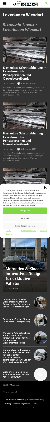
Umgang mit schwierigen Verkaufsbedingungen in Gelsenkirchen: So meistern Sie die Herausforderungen (16, 303)
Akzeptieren (25, 210)
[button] (45, 187)
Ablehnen (25, 218)
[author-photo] (19, 83)
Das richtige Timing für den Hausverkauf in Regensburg (16, 320)
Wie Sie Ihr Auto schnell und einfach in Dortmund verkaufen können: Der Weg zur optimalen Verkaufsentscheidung (16, 338)
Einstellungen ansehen (25, 226)
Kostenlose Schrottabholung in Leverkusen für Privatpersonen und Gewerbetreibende (24, 73)
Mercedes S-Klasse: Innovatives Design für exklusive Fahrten (24, 276)
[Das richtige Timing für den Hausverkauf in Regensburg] (40, 320)
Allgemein (9, 83)
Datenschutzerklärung (28, 231)
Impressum (43, 231)
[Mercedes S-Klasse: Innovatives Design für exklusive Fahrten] (25, 261)
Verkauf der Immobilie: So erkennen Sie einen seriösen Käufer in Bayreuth (16, 374)
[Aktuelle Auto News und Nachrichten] (25, 4)
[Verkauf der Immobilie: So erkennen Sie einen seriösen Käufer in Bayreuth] (40, 374)
